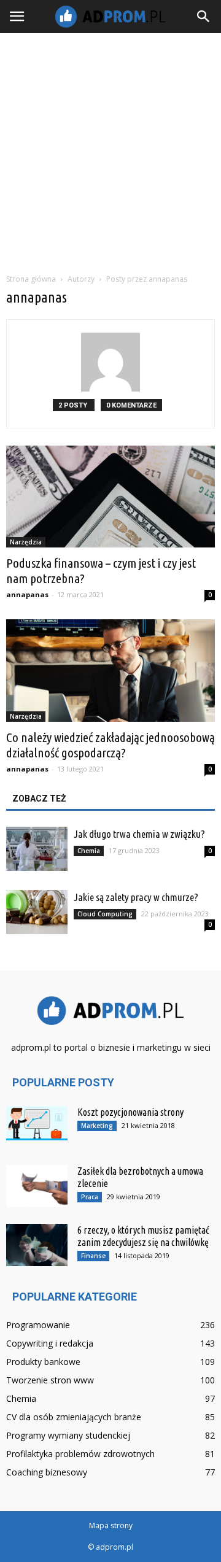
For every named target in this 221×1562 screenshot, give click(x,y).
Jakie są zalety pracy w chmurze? (136, 897)
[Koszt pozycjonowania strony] (37, 1123)
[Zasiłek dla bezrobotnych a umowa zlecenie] (37, 1186)
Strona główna (31, 279)
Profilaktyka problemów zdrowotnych (80, 1454)
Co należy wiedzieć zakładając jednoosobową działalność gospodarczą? (110, 745)
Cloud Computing (105, 914)
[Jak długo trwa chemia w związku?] (37, 849)
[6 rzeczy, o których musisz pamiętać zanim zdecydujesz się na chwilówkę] (37, 1245)
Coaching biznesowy (46, 1472)
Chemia (88, 850)
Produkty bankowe (43, 1361)
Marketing (97, 1125)
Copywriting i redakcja (49, 1343)
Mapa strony (111, 1525)
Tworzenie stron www (50, 1380)
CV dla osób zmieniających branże (73, 1417)
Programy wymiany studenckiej (68, 1435)
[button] (204, 16)
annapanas (27, 594)
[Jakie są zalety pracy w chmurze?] (37, 912)
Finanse (93, 1255)
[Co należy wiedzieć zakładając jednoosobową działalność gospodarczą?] (110, 670)
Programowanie (38, 1325)
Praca (89, 1197)
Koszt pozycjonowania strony (130, 1112)
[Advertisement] (110, 149)
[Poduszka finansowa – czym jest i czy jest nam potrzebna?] (110, 496)
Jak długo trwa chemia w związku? (139, 834)
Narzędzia (26, 542)
